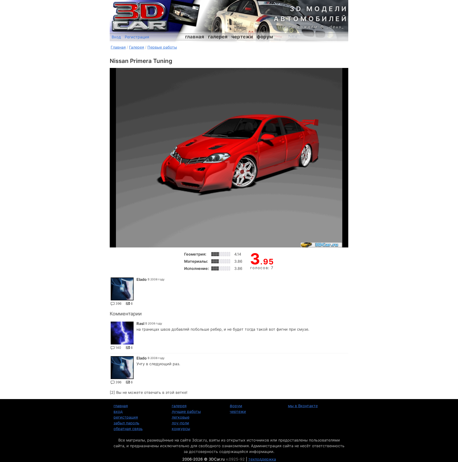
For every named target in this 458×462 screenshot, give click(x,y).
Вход (116, 37)
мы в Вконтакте (303, 405)
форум (265, 37)
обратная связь (128, 428)
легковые (180, 417)
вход (118, 411)
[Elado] (122, 288)
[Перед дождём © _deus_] (183, 13)
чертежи (242, 37)
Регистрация (137, 37)
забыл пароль (126, 423)
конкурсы (181, 428)
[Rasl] (122, 333)
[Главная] (139, 16)
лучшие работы (186, 411)
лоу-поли (180, 423)
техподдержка (262, 459)
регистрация (126, 417)
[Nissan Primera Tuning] (229, 157)
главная (194, 37)
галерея (218, 37)
